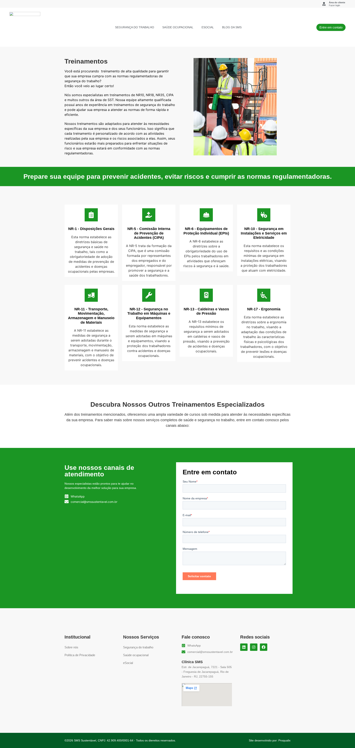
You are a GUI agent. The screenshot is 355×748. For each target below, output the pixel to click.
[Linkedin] (244, 647)
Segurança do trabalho (134, 27)
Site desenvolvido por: (269, 740)
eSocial (208, 27)
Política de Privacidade (80, 655)
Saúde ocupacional (177, 27)
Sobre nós (71, 647)
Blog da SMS (232, 27)
